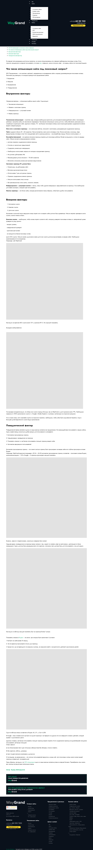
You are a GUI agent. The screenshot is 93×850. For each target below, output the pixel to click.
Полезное (34, 39)
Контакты (34, 43)
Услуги (70, 819)
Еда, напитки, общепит (74, 808)
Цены (33, 3)
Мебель (71, 818)
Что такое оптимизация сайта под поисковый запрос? (24, 49)
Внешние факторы (14, 53)
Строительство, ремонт (74, 811)
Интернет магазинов (53, 806)
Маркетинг (35, 36)
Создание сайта (36, 28)
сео (41, 63)
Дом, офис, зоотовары (74, 814)
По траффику (51, 809)
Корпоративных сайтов (54, 808)
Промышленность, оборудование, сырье (76, 825)
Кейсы (33, 22)
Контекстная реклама (37, 32)
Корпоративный (31, 810)
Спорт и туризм (72, 831)
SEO (33, 30)
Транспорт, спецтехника (74, 823)
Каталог (29, 811)
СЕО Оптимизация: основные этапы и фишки (21, 48)
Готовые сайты (36, 11)
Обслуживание (36, 17)
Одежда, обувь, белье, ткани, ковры (77, 816)
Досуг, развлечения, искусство (76, 830)
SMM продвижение (37, 34)
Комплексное (52, 816)
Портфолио (35, 21)
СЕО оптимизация (29, 762)
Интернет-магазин (32, 815)
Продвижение (36, 13)
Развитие (34, 15)
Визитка (29, 806)
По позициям (52, 811)
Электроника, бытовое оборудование (77, 828)
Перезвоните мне (78, 25)
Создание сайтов (36, 9)
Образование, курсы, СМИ (75, 821)
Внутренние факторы (15, 51)
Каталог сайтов (72, 804)
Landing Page (31, 808)
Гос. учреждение (31, 816)
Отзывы (34, 41)
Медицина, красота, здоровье (76, 809)
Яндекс (21, 638)
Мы (32, 2)
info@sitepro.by (81, 23)
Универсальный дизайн (74, 806)
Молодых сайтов (52, 804)
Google (50, 813)
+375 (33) (77, 21)
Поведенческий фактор (15, 55)
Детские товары (72, 813)
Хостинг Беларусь (10, 849)
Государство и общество (74, 835)
